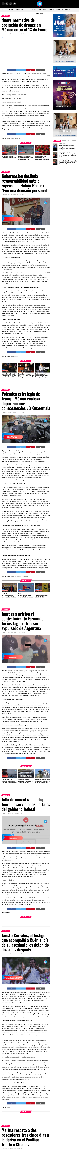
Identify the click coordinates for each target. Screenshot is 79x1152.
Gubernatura (14, 356)
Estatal (44, 9)
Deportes (33, 9)
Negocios (67, 9)
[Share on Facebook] (11, 70)
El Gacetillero (59, 9)
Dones (12, 138)
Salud (39, 9)
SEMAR (13, 762)
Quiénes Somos (39, 14)
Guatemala (18, 576)
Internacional (19, 9)
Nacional (11, 9)
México (18, 138)
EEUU (12, 576)
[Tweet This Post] (21, 70)
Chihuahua (51, 9)
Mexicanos (25, 576)
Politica (27, 9)
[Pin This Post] (30, 70)
